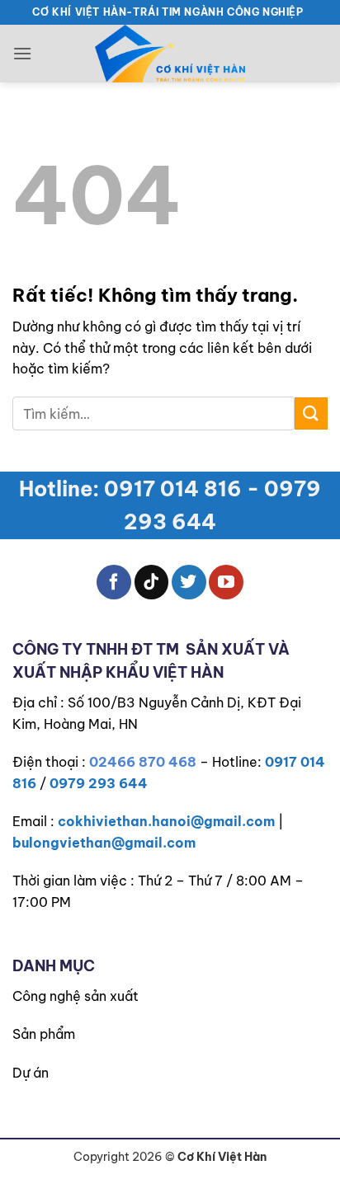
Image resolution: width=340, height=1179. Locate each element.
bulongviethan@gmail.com (104, 842)
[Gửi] (311, 413)
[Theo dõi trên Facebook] (114, 582)
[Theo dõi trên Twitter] (189, 582)
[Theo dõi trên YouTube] (226, 582)
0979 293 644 (99, 783)
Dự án (30, 1072)
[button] (22, 53)
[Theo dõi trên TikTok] (152, 582)
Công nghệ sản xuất (75, 996)
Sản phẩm (43, 1034)
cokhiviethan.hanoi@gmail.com (166, 821)
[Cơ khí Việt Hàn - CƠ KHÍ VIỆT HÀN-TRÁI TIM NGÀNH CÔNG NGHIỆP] (170, 53)
